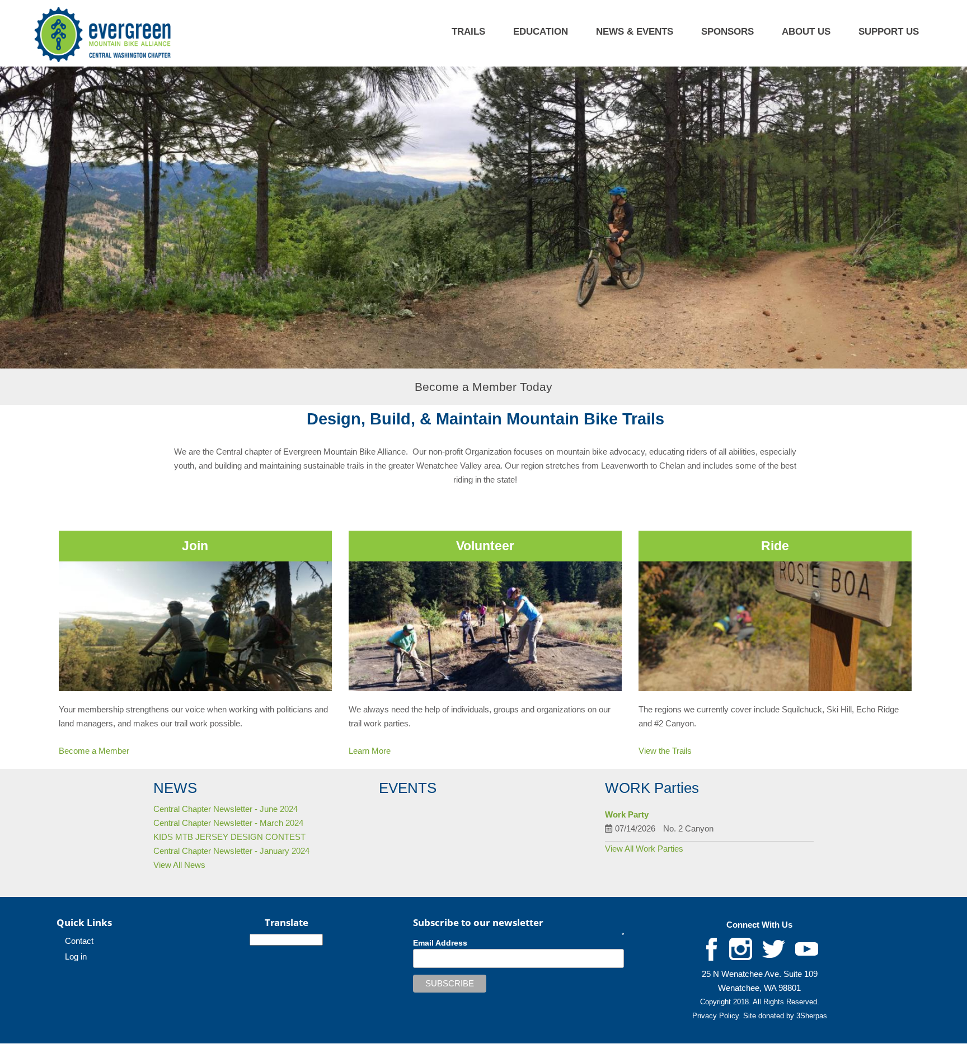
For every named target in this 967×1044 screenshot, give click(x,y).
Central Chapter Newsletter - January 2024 (231, 851)
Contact (79, 941)
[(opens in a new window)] (712, 948)
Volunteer (485, 545)
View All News (179, 865)
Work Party (627, 814)
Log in (76, 956)
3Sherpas (811, 1016)
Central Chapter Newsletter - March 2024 (228, 823)
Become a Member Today (483, 386)
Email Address (440, 942)
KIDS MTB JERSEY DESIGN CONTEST (229, 837)
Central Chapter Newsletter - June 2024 (225, 809)
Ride (775, 545)
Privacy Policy (715, 1016)
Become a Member (94, 750)
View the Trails (665, 750)
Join (195, 545)
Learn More (370, 750)
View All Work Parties (644, 848)
